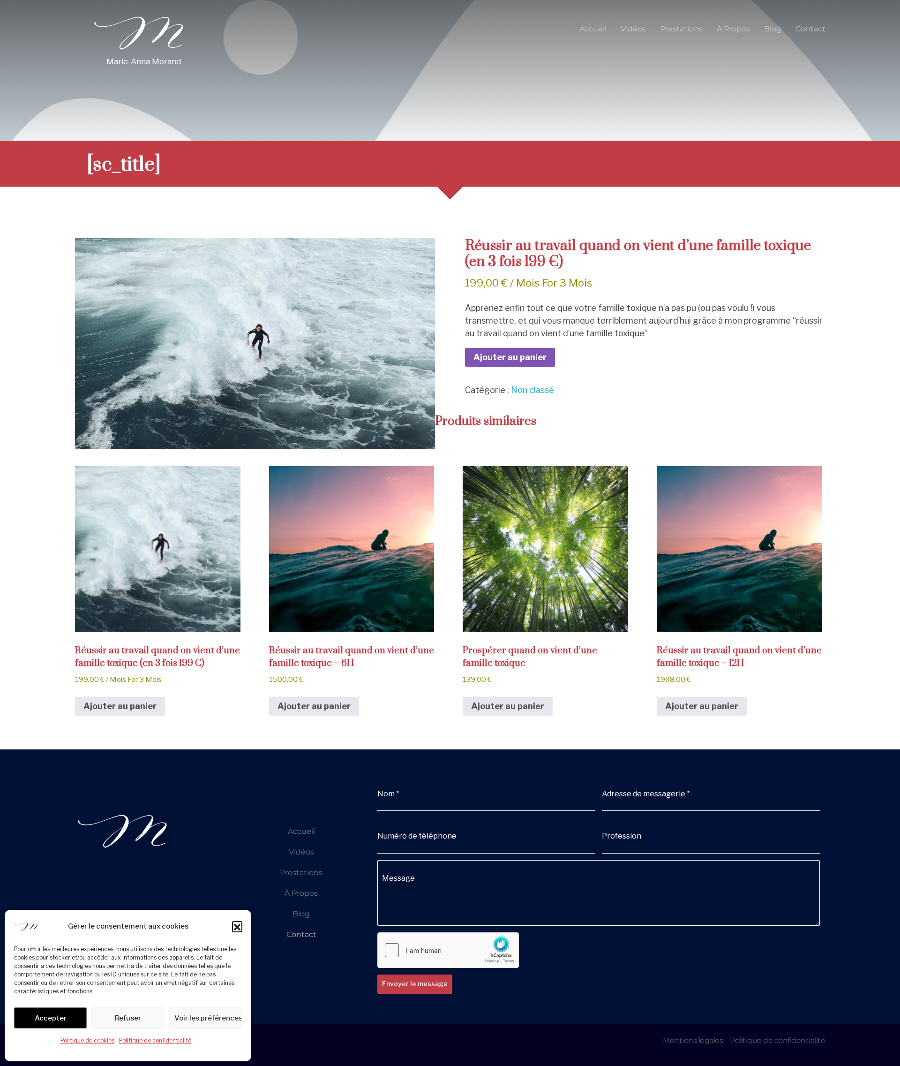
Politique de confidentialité (155, 1040)
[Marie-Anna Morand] (138, 31)
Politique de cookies (87, 1040)
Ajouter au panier (510, 357)
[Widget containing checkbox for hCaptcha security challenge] (448, 950)
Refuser (128, 1018)
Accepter (51, 1018)
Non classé (532, 390)
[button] (237, 926)
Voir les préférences (208, 1018)
